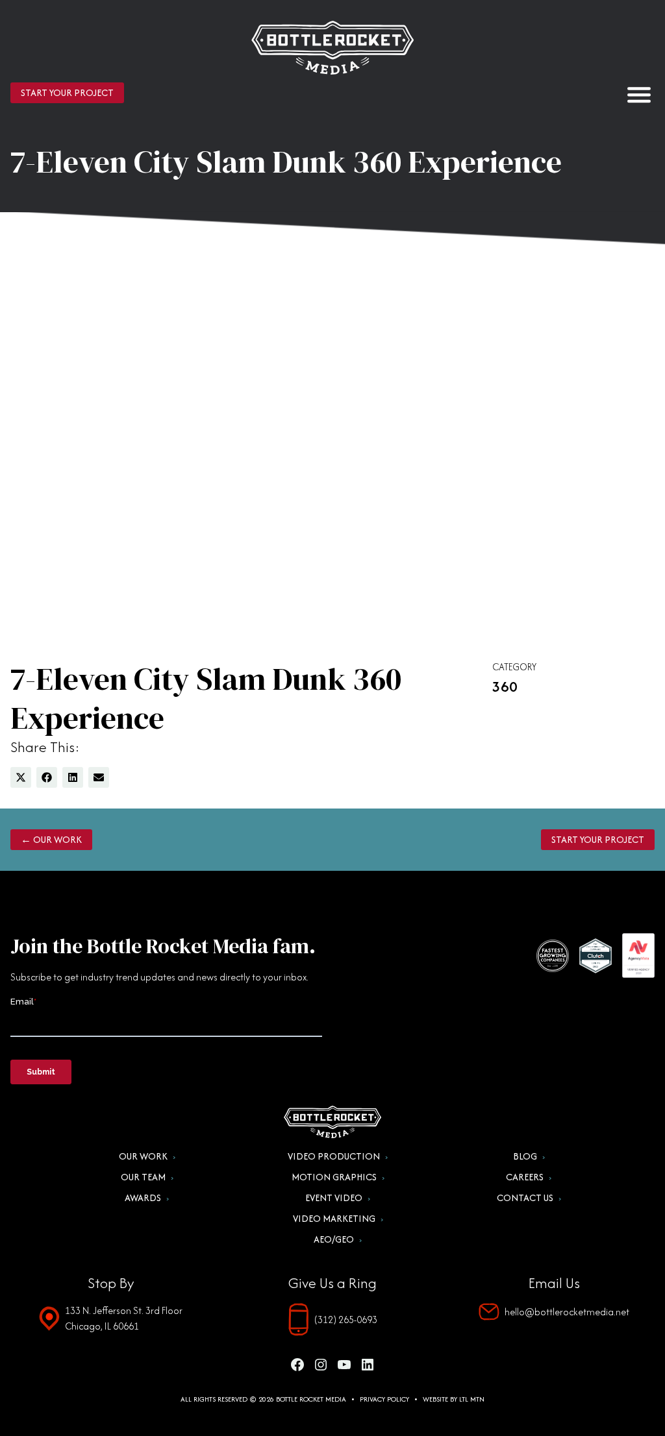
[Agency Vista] (638, 955)
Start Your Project (67, 92)
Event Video (333, 1198)
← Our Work (51, 839)
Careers (525, 1177)
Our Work (143, 1156)
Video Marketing (334, 1218)
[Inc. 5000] (552, 956)
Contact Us (525, 1198)
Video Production (334, 1156)
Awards (143, 1198)
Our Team (143, 1177)
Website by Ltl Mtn (453, 1399)
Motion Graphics (334, 1177)
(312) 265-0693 (345, 1319)
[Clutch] (595, 955)
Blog (525, 1156)
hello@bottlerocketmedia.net (567, 1312)
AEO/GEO (334, 1239)
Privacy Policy (384, 1399)
